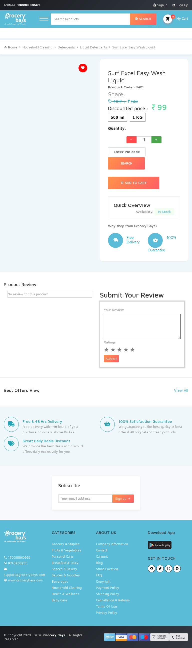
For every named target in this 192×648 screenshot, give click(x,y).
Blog (99, 563)
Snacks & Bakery (64, 569)
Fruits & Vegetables (66, 550)
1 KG (137, 117)
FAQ (99, 575)
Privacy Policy (106, 613)
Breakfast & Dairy (65, 563)
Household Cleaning (37, 47)
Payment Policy (107, 588)
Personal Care (62, 556)
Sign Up (182, 5)
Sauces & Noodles (66, 575)
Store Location (107, 569)
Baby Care (59, 600)
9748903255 (17, 563)
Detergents (66, 47)
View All (181, 390)
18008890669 (19, 557)
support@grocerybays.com (24, 575)
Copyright (103, 581)
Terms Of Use (106, 606)
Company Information (112, 544)
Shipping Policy (107, 594)
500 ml (117, 117)
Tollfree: (22, 5)
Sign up (121, 498)
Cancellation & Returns (113, 600)
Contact (101, 550)
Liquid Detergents (93, 47)
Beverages (60, 581)
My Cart (180, 17)
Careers (102, 556)
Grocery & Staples (66, 544)
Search (144, 19)
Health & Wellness (65, 594)
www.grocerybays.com (25, 580)
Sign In (161, 5)
